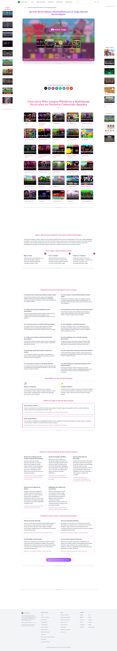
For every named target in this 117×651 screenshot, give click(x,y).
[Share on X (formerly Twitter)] (45, 88)
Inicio (32, 2)
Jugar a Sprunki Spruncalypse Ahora (58, 560)
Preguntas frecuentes (65, 629)
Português (82, 624)
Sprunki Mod (51, 2)
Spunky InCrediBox (40, 2)
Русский (82, 627)
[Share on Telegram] (64, 88)
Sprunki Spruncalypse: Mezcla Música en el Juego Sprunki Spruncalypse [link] (42, 7)
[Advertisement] (7, 128)
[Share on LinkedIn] (56, 88)
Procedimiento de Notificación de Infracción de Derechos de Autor (28, 625)
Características (63, 624)
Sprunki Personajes (45, 632)
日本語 (89, 617)
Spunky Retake (44, 629)
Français (90, 619)
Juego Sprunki (59, 2)
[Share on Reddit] (67, 88)
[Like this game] (90, 59)
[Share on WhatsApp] (60, 88)
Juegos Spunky (68, 2)
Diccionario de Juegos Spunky (47, 637)
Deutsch (82, 619)
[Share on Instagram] (53, 88)
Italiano (89, 624)
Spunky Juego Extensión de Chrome (28, 622)
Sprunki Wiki (43, 639)
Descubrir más (63, 622)
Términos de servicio (65, 619)
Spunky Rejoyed (44, 627)
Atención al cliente (64, 615)
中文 (89, 615)
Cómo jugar (63, 627)
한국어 (81, 622)
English (81, 615)
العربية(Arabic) (91, 627)
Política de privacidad (65, 617)
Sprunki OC (43, 634)
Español (90, 622)
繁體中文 (82, 617)
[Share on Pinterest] (71, 88)
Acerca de (62, 632)
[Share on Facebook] (49, 88)
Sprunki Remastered (45, 641)
